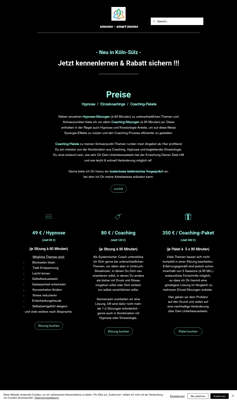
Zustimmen (219, 396)
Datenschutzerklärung (47, 397)
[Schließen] (233, 396)
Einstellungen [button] (177, 396)
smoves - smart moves (119, 26)
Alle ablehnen (198, 396)
